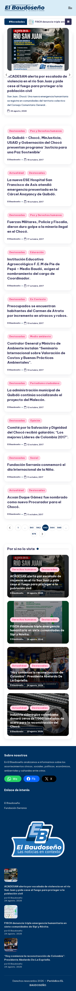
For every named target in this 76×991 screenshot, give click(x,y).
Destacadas (17, 131)
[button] (69, 75)
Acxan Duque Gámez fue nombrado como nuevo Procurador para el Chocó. (37, 502)
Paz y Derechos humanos (46, 131)
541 (32, 527)
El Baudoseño (12, 803)
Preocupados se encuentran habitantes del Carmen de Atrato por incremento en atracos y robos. (37, 311)
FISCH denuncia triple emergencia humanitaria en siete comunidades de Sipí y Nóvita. (37, 630)
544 (52, 527)
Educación (37, 252)
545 (59, 527)
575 (34, 534)
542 (38, 527)
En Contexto (38, 299)
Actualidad (16, 173)
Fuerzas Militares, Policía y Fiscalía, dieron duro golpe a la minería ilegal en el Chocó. (37, 227)
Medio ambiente (40, 336)
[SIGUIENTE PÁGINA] (42, 534)
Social (34, 458)
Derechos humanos (24, 569)
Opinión (35, 420)
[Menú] (70, 8)
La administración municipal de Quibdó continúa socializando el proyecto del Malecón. (34, 395)
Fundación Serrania (15, 808)
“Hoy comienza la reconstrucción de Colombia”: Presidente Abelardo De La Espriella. (36, 676)
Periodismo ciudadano (44, 383)
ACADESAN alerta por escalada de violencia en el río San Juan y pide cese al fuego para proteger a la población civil (37, 890)
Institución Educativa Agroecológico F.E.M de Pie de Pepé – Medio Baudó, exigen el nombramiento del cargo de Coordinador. (33, 269)
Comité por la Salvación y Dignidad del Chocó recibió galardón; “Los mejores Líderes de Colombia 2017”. (38, 432)
